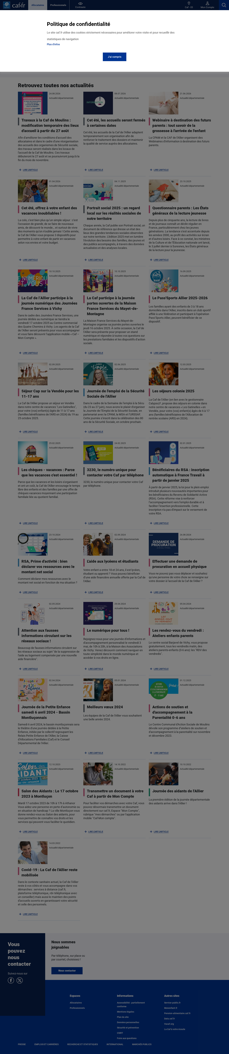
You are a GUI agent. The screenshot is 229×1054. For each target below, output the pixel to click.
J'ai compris (114, 56)
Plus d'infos (53, 44)
